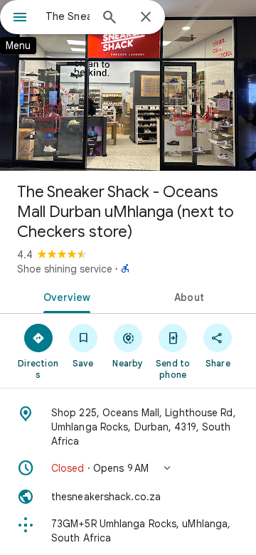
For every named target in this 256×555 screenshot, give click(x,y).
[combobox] (68, 16)
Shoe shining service (64, 269)
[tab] (64, 296)
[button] (128, 468)
